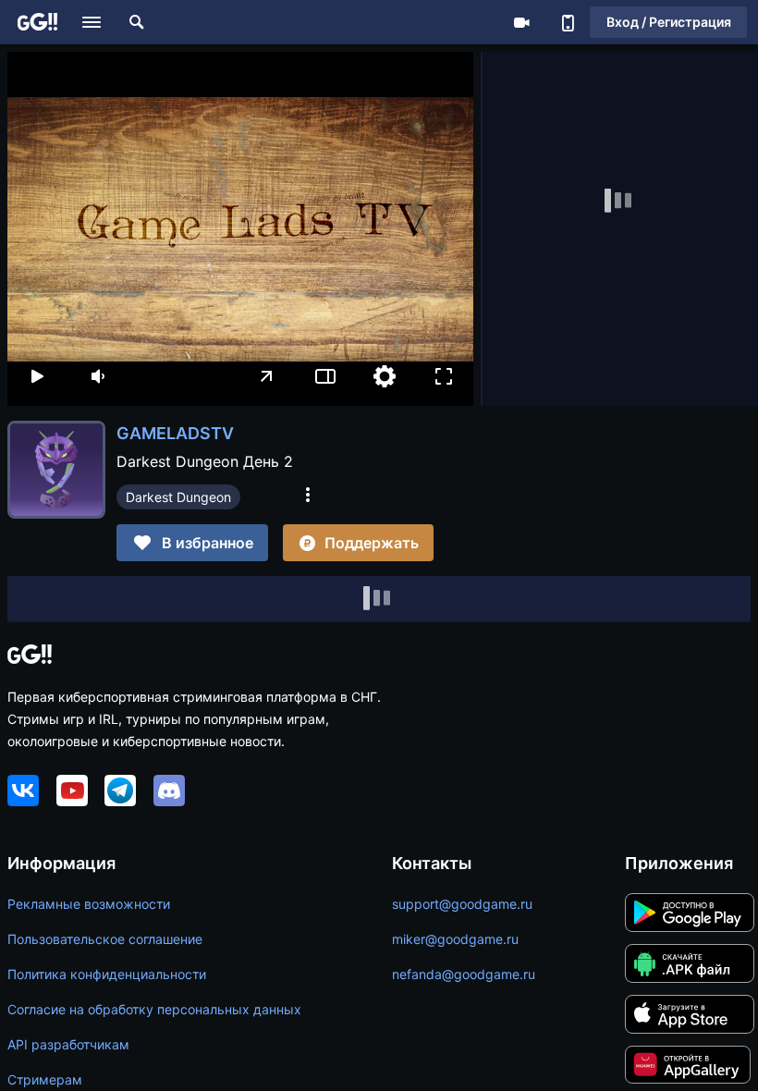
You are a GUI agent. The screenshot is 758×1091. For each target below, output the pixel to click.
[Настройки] (384, 376)
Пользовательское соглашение (104, 939)
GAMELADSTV (175, 433)
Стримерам (44, 1079)
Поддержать (371, 542)
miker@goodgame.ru (455, 939)
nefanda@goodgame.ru (463, 974)
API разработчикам (68, 1044)
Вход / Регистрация (668, 22)
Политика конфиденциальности (106, 974)
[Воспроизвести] (36, 376)
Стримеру (521, 22)
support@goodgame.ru (462, 904)
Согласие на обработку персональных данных (154, 1009)
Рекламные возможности (88, 904)
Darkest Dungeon (178, 497)
